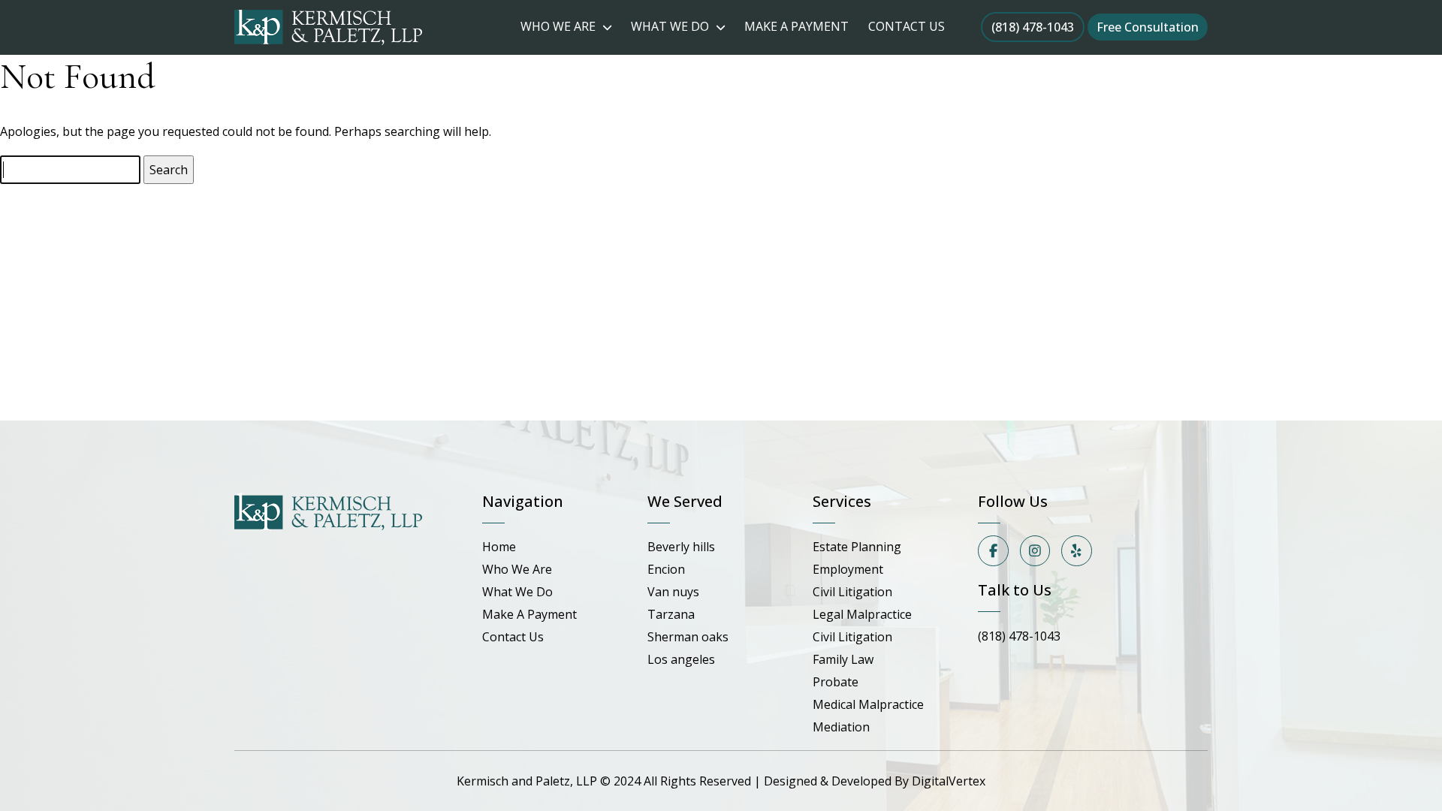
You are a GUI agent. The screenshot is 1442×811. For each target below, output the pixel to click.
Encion (666, 569)
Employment (848, 569)
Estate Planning (857, 546)
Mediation (841, 727)
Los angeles (681, 659)
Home (499, 546)
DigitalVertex (948, 781)
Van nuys (673, 591)
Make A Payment (529, 614)
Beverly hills (681, 546)
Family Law (843, 659)
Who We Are (517, 569)
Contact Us (513, 637)
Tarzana (671, 614)
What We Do (517, 591)
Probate (835, 682)
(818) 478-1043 (1032, 27)
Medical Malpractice (868, 704)
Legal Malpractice (862, 614)
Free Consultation (1148, 27)
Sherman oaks (688, 637)
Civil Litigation (852, 591)
